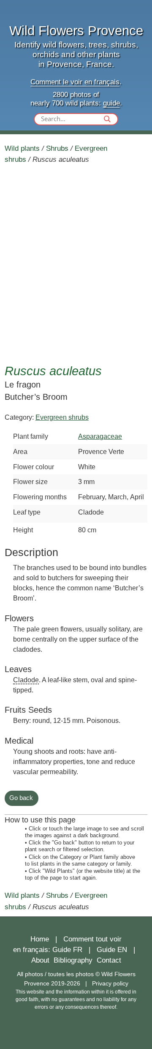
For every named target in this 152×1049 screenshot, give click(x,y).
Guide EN (112, 950)
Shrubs (57, 148)
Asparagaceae (100, 436)
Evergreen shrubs (62, 417)
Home (39, 939)
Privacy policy (110, 983)
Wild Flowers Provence (76, 30)
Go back (21, 797)
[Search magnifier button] (107, 119)
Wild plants (22, 148)
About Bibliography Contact (76, 960)
